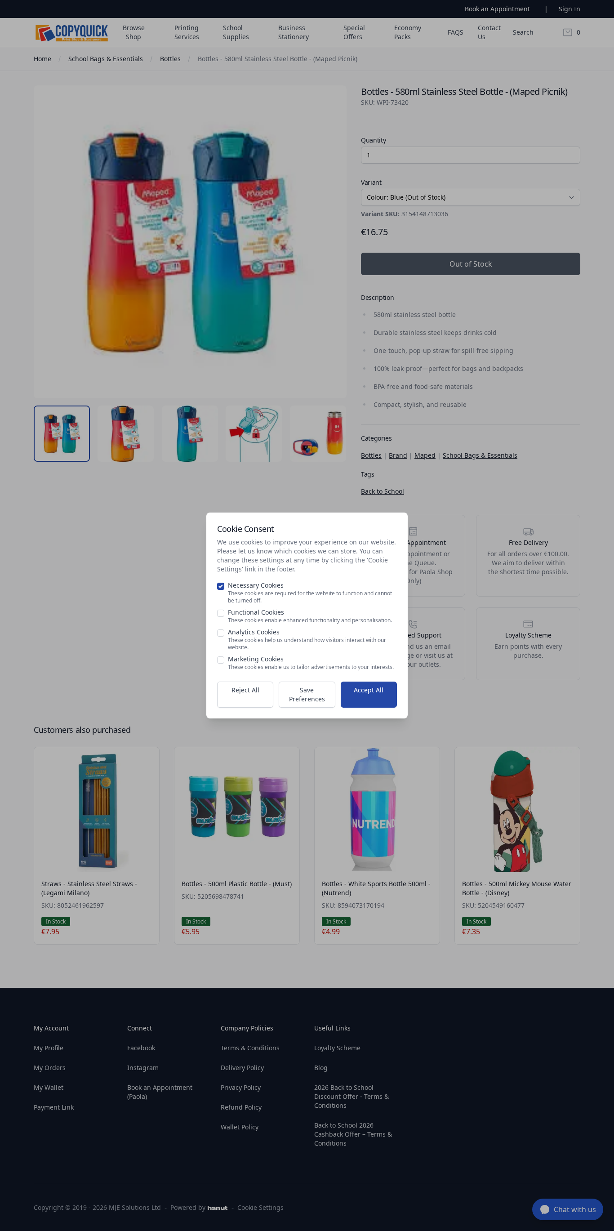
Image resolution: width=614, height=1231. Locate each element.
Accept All (368, 690)
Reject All (245, 690)
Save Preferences (307, 694)
